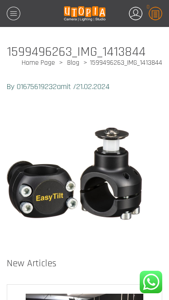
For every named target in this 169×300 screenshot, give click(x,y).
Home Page (38, 62)
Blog (73, 62)
